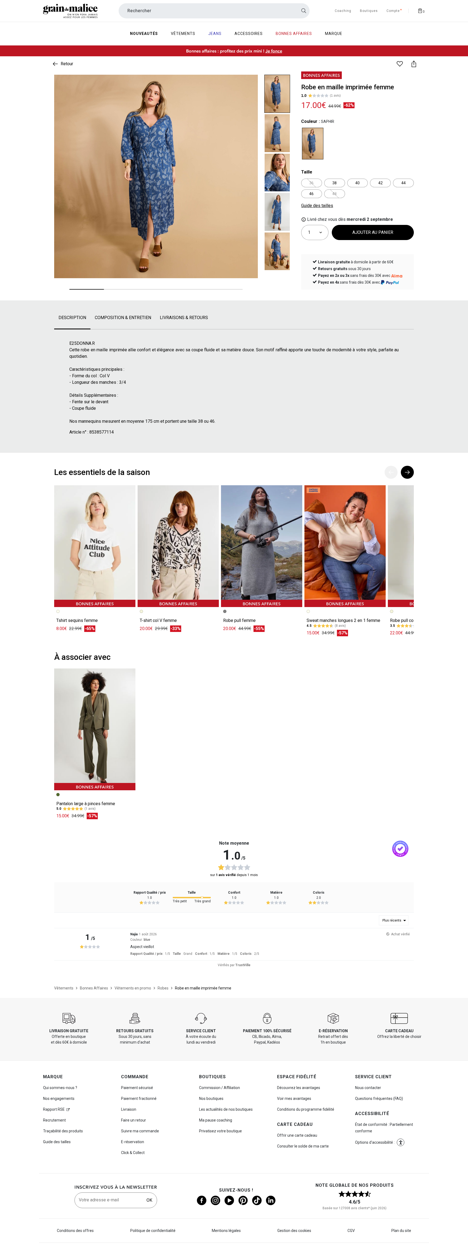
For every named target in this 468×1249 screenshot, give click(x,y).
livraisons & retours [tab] (184, 317)
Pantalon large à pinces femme (85, 803)
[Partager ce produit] (413, 63)
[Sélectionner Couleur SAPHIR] (312, 143)
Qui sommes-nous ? (60, 1088)
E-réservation (132, 1142)
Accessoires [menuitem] (249, 33)
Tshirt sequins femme (77, 620)
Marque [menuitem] (333, 33)
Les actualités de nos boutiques (226, 1109)
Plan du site (401, 1230)
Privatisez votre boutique (220, 1131)
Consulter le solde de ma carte (303, 1146)
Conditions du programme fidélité (305, 1109)
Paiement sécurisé (137, 1088)
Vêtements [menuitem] (183, 33)
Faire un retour (133, 1120)
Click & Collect (133, 1152)
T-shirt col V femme (158, 620)
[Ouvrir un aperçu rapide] (249, 83)
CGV (351, 1230)
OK (149, 1200)
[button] (249, 83)
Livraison (128, 1109)
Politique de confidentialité (153, 1230)
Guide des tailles (57, 1142)
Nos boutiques (211, 1098)
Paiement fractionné (139, 1098)
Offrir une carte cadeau (297, 1135)
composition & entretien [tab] (123, 317)
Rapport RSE (54, 1109)
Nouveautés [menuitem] (144, 33)
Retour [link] (67, 63)
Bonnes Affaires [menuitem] (294, 33)
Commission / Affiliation (219, 1088)
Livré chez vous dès (349, 219)
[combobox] (214, 10)
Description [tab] (72, 317)
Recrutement (54, 1120)
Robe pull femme (239, 620)
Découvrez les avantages (298, 1088)
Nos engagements (58, 1098)
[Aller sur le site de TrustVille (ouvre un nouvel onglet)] (400, 849)
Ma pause (215, 1120)
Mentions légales (226, 1230)
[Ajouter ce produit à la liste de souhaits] (399, 63)
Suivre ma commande (140, 1131)
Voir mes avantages (294, 1098)
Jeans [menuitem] (215, 33)
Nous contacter (368, 1088)
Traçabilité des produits (63, 1131)
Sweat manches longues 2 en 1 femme (343, 620)
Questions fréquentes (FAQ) (379, 1098)
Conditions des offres (75, 1230)
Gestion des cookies (294, 1230)
